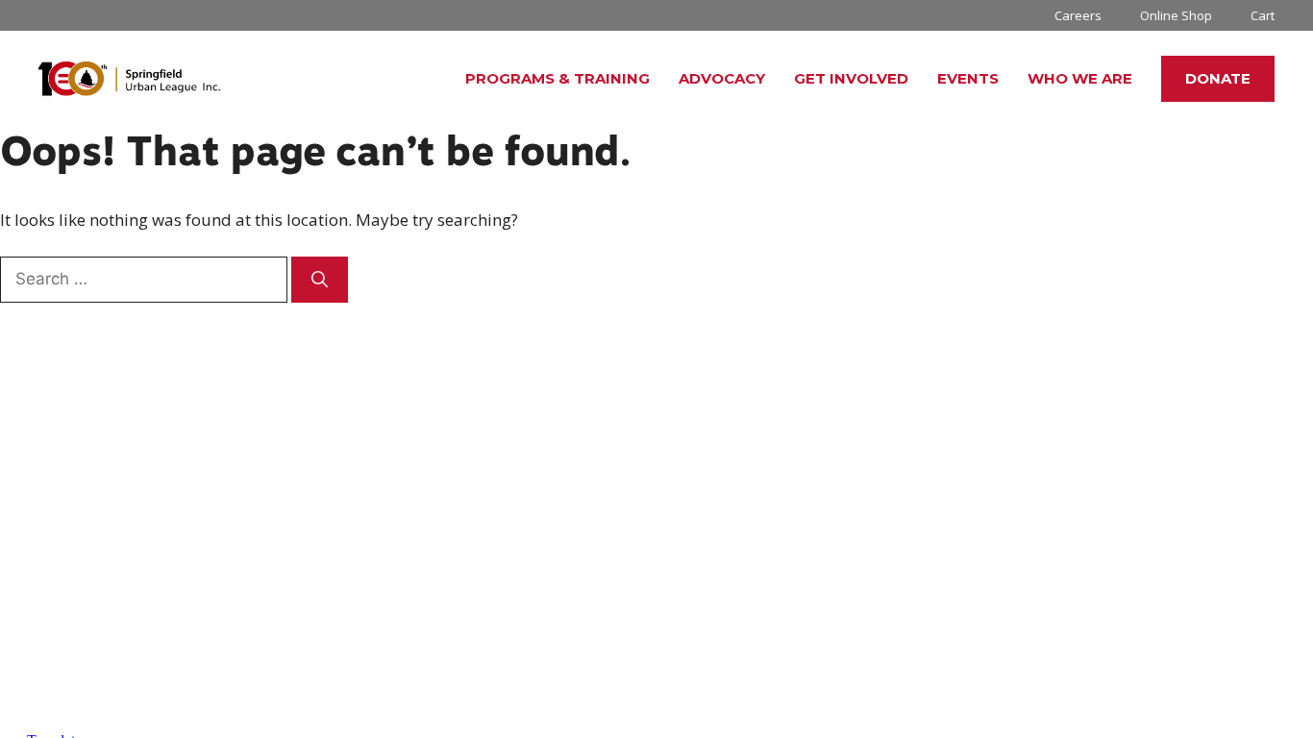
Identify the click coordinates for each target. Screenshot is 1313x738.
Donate (1218, 78)
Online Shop (1176, 15)
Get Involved (851, 78)
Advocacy (722, 78)
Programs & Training (557, 78)
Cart (1263, 15)
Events (968, 78)
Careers (1078, 15)
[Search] (319, 280)
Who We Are (1080, 78)
